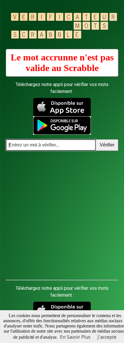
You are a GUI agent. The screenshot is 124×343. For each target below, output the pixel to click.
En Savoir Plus (75, 337)
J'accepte (107, 337)
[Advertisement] (62, 215)
